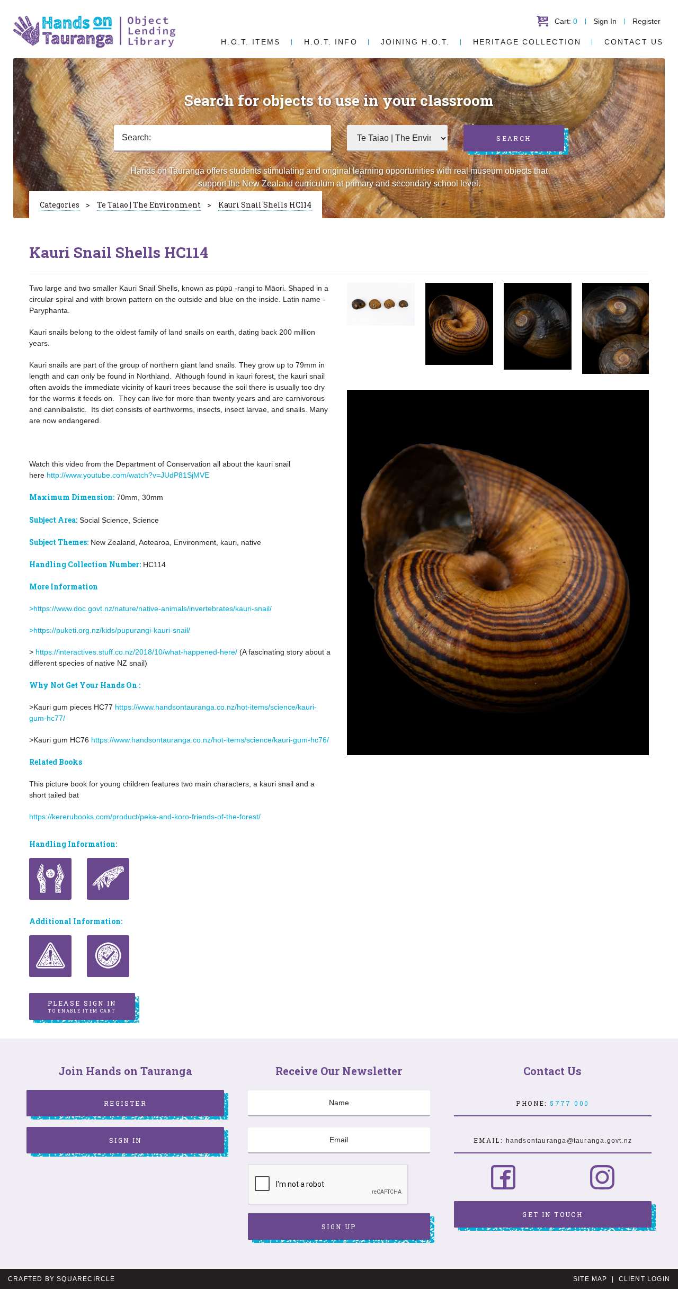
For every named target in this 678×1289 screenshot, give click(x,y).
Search (513, 138)
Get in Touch (552, 1214)
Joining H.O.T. (415, 42)
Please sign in (82, 1006)
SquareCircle (86, 1279)
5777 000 (569, 1103)
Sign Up (339, 1226)
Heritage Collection (527, 42)
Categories (59, 205)
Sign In (605, 21)
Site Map (590, 1279)
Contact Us (633, 42)
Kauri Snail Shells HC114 (264, 205)
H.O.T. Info (331, 42)
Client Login (644, 1279)
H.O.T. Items (250, 42)
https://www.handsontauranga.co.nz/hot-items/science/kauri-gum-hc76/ (210, 740)
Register (646, 21)
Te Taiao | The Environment (149, 205)
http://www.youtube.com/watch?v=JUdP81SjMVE (128, 475)
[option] (381, 304)
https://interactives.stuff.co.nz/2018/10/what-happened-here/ (136, 652)
